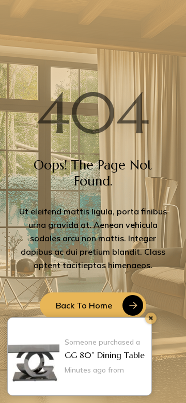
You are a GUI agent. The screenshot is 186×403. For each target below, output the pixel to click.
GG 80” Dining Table (105, 355)
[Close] (151, 318)
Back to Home (84, 305)
